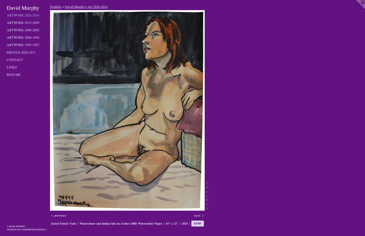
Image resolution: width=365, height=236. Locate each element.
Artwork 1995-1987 (23, 44)
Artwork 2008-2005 (23, 30)
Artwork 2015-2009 (23, 22)
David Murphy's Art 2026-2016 (86, 6)
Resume (14, 74)
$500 (197, 223)
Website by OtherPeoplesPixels (27, 229)
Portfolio (55, 6)
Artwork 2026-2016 (23, 15)
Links (12, 67)
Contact (15, 59)
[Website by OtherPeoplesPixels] (356, 8)
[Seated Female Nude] (127, 110)
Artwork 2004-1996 (23, 37)
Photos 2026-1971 (21, 52)
